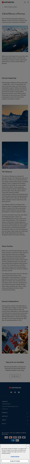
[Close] (28, 446)
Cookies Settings (15, 456)
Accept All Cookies (15, 461)
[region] (15, 454)
